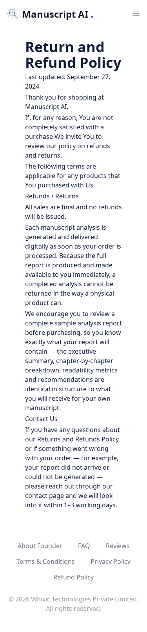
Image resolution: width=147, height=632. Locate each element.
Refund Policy (73, 577)
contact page (44, 495)
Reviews (118, 545)
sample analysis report (88, 323)
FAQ (84, 545)
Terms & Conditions (45, 561)
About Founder (40, 545)
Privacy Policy (111, 561)
